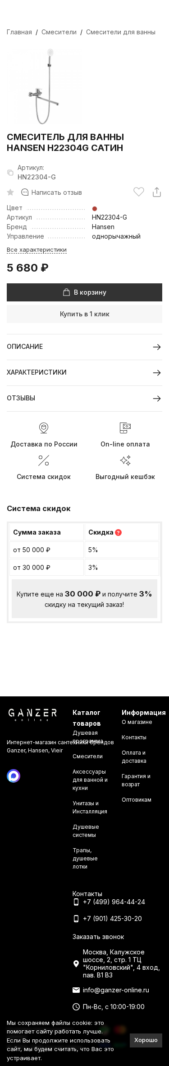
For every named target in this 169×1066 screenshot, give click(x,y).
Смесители (59, 32)
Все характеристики (37, 249)
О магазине (137, 721)
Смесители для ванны (120, 32)
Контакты (134, 737)
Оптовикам (136, 799)
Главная (19, 32)
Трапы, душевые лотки (85, 858)
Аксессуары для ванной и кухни (90, 779)
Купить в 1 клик (85, 314)
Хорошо (146, 1039)
